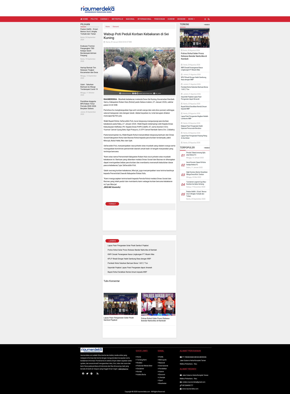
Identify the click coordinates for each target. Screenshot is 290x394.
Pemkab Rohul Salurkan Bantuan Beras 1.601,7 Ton (128, 263)
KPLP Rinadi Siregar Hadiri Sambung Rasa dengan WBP (129, 259)
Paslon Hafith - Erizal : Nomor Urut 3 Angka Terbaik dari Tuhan (89, 31)
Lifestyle (162, 377)
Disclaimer (140, 369)
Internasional (144, 19)
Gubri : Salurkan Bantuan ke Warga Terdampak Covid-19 (89, 87)
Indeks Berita (141, 374)
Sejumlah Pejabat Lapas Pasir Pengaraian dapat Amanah (130, 268)
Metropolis (117, 19)
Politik (94, 19)
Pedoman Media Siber (144, 366)
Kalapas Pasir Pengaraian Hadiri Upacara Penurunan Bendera (192, 127)
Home (85, 19)
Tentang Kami (142, 360)
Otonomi (116, 26)
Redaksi (139, 363)
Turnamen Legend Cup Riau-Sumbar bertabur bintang (196, 183)
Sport (161, 380)
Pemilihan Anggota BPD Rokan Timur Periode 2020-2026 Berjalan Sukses (88, 105)
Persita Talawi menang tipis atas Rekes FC (195, 153)
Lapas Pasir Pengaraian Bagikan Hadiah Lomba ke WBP (194, 117)
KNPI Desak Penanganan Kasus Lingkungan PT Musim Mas (131, 254)
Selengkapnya (123, 369)
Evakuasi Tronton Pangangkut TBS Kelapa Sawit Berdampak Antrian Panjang (88, 51)
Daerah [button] (104, 19)
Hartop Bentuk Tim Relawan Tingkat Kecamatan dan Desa (89, 70)
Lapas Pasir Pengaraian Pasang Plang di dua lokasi (194, 137)
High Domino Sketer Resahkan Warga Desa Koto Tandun (197, 173)
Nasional (130, 19)
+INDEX (207, 25)
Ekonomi (181, 19)
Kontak (139, 371)
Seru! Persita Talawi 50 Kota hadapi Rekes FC (196, 163)
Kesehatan (162, 383)
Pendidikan (159, 19)
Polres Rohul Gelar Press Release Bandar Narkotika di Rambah (132, 250)
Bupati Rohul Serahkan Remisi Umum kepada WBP (127, 272)
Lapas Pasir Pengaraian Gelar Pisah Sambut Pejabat (128, 245)
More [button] (191, 19)
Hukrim (171, 19)
